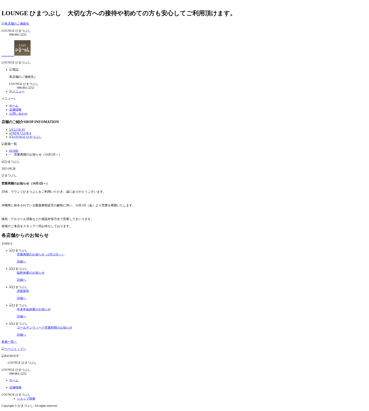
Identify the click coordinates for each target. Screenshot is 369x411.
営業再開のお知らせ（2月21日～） (41, 254)
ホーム (13, 105)
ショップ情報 (26, 398)
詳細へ (21, 261)
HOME (13, 150)
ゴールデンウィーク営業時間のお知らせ (44, 327)
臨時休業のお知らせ (31, 272)
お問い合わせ (18, 113)
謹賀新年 (23, 291)
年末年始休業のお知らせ (34, 309)
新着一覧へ (9, 341)
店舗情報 (15, 109)
